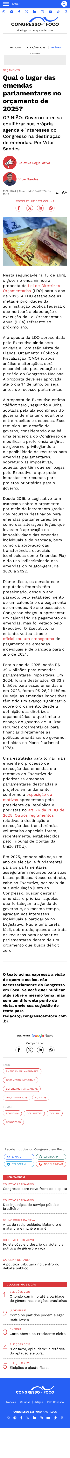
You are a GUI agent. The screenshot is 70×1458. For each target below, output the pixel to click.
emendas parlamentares (22, 1071)
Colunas (25, 1402)
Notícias (15, 47)
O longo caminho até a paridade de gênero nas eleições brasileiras (38, 1298)
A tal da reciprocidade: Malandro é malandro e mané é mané (32, 1226)
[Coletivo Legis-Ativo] (10, 163)
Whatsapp (51, 1156)
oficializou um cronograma (28, 638)
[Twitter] (26, 12)
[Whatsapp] (4, 12)
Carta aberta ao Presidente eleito (38, 1334)
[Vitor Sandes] (10, 179)
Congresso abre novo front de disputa (35, 1189)
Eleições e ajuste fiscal (29, 1368)
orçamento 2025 (16, 1097)
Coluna (55, 1113)
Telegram (19, 1164)
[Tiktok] (58, 12)
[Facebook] (19, 12)
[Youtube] (50, 12)
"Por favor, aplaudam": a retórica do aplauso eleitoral (37, 1351)
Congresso (13, 1122)
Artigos (38, 1402)
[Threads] (66, 12)
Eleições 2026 (36, 47)
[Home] (35, 21)
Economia (12, 1113)
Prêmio (56, 47)
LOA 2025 (40, 1097)
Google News (53, 1164)
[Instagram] (42, 12)
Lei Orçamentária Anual (22, 1088)
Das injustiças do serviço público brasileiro (31, 1207)
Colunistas (34, 1113)
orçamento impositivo (20, 1080)
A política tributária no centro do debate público (31, 1266)
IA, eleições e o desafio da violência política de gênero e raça (33, 1246)
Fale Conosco (55, 1402)
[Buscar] (64, 4)
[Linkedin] (34, 12)
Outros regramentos (34, 815)
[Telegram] (11, 12)
